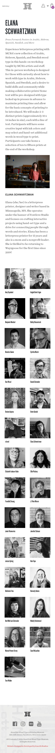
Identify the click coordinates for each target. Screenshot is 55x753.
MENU (5, 6)
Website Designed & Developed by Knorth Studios (27, 746)
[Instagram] (23, 723)
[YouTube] (39, 723)
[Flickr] (31, 723)
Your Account (43, 6)
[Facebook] (15, 723)
